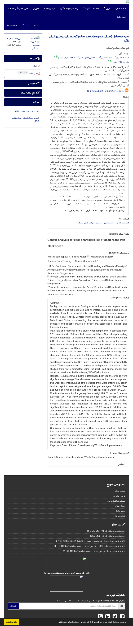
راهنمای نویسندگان (69, 8)
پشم (98, 222)
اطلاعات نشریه (92, 8)
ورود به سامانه (31, 25)
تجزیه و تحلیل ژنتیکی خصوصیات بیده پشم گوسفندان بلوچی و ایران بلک (89, 38)
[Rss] (100, 617)
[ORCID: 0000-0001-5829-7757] (110, 61)
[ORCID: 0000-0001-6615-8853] (56, 57)
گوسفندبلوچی (122, 222)
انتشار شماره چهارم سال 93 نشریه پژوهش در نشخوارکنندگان (96, 541)
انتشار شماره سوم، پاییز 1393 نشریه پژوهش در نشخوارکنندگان (95, 546)
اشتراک (13, 606)
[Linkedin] (107, 617)
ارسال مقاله (49, 8)
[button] (56, 622)
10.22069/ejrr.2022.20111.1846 (105, 91)
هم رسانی (32, 83)
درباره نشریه (119, 495)
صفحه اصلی (121, 8)
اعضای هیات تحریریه (116, 500)
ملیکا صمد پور (122, 57)
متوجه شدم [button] (11, 622)
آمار (35, 102)
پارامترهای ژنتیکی (86, 222)
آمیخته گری (108, 222)
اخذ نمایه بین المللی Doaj (107, 536)
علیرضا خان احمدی (120, 62)
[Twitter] (114, 617)
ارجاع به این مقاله (29, 92)
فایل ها (33, 58)
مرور (108, 8)
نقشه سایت (120, 516)
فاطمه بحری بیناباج (66, 57)
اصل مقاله (28, 73)
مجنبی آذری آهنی (87, 57)
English (12, 25)
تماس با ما (121, 17)
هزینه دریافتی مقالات (18, 8)
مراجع (121, 464)
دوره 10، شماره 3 (14, 39)
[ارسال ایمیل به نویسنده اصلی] (100, 57)
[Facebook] (121, 617)
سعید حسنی (106, 57)
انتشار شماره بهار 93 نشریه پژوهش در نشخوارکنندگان (100, 551)
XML (35, 66)
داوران (36, 8)
